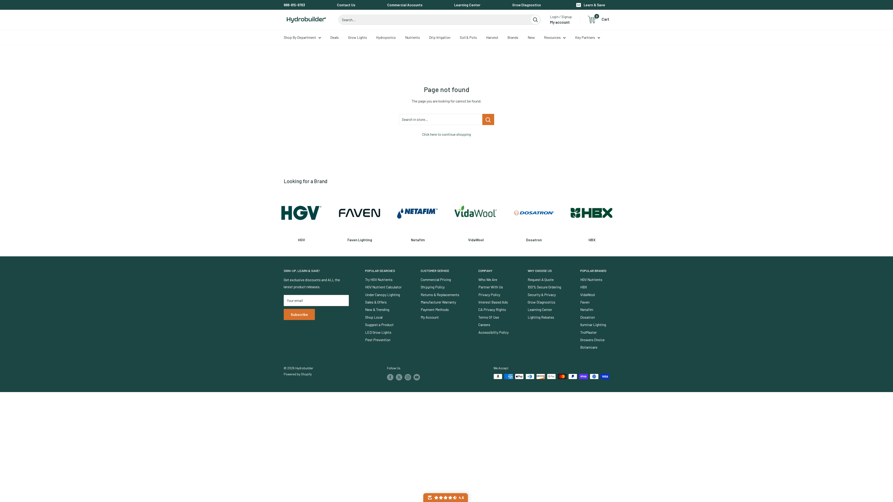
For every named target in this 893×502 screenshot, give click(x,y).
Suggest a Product (379, 324)
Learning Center (467, 5)
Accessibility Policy (493, 332)
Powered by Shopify (298, 374)
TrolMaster (588, 332)
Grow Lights (357, 37)
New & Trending (377, 309)
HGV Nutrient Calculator (383, 287)
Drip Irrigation (439, 37)
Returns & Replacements (440, 294)
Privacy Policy (489, 294)
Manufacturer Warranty (438, 302)
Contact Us (346, 5)
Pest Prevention (377, 339)
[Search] (535, 19)
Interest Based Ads (493, 302)
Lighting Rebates (541, 317)
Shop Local (374, 317)
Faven (585, 302)
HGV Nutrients (591, 279)
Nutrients (412, 37)
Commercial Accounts (405, 5)
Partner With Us (490, 287)
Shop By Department (300, 37)
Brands (512, 37)
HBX (583, 287)
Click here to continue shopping (446, 134)
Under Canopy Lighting (382, 294)
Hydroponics (386, 37)
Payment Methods (435, 309)
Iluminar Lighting (593, 324)
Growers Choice (592, 339)
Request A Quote (541, 279)
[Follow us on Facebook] (390, 377)
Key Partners (585, 37)
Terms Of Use (488, 317)
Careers (484, 324)
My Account (430, 317)
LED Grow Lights (378, 332)
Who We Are (487, 279)
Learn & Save (594, 5)
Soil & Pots (468, 37)
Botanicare (588, 347)
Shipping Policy (433, 287)
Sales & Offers (376, 302)
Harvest (492, 37)
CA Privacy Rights (492, 309)
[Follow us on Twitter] (399, 377)
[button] (445, 497)
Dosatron (587, 317)
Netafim (586, 309)
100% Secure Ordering (544, 287)
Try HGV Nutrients (379, 279)
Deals (334, 37)
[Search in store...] (488, 119)
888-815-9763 (294, 5)
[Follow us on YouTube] (416, 377)
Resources (552, 37)
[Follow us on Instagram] (408, 377)
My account (560, 22)
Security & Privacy (542, 294)
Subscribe (299, 314)
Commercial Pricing (436, 279)
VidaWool (587, 294)
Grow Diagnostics (526, 5)
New (531, 37)
